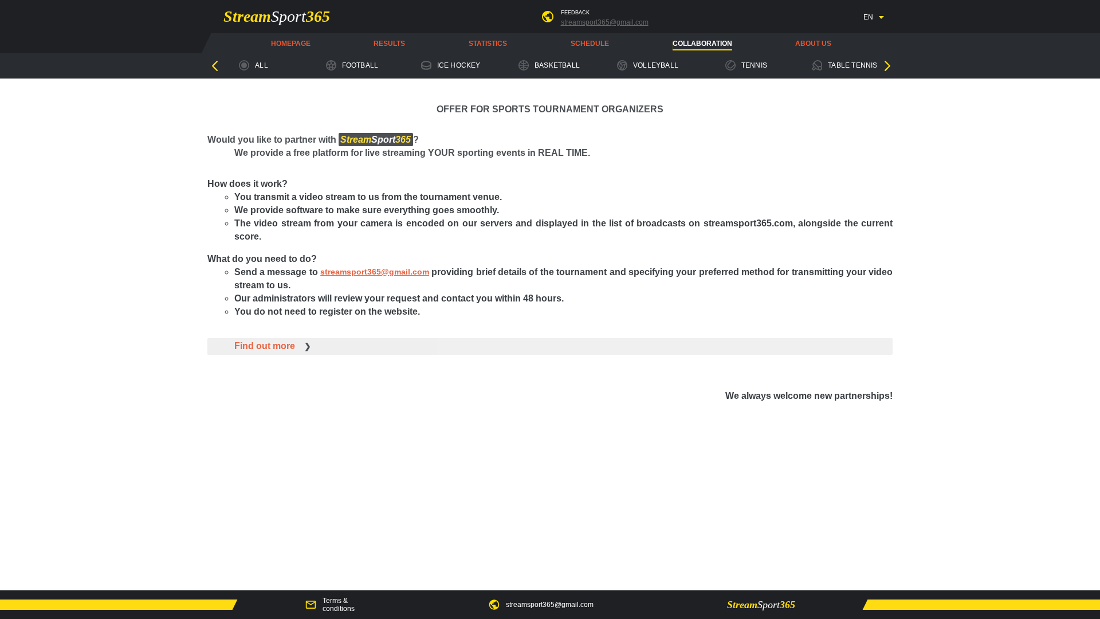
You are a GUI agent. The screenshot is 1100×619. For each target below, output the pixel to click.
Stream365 (276, 16)
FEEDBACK (575, 12)
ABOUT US (813, 44)
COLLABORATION (702, 44)
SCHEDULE (590, 44)
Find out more (265, 346)
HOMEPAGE (291, 44)
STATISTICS (488, 44)
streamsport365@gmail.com (605, 22)
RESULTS (389, 44)
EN (868, 17)
